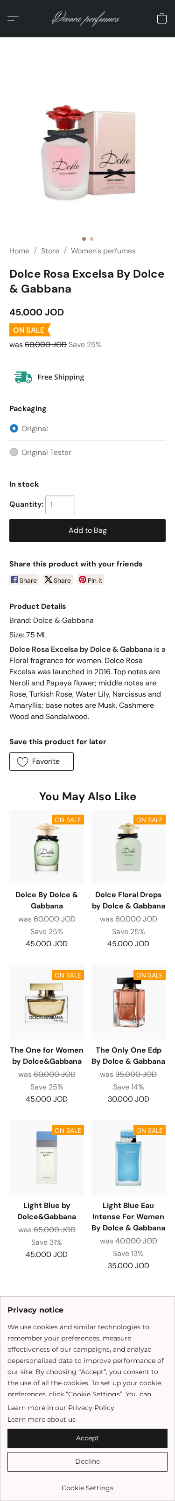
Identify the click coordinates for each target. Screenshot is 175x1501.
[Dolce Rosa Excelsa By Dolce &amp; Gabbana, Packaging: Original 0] (87, 153)
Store (50, 251)
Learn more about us (41, 1419)
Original (34, 428)
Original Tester (46, 452)
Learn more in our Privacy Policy (60, 1407)
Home (19, 251)
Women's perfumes (103, 251)
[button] (87, 18)
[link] (87, 1484)
